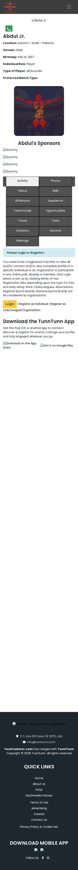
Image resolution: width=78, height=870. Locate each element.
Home (39, 778)
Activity (22, 181)
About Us (39, 784)
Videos (22, 191)
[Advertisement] (39, 409)
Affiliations (22, 201)
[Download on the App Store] (21, 345)
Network (55, 231)
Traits (55, 221)
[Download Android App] (41, 850)
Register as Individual (33, 304)
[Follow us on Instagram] (48, 858)
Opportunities (55, 211)
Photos (55, 181)
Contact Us (39, 820)
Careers (39, 814)
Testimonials (22, 211)
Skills (55, 191)
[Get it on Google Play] (57, 345)
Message (22, 241)
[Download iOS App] (36, 850)
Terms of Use (39, 802)
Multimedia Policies (39, 795)
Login (10, 304)
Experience (55, 201)
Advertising (39, 808)
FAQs (39, 790)
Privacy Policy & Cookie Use (39, 827)
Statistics (22, 231)
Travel (22, 221)
